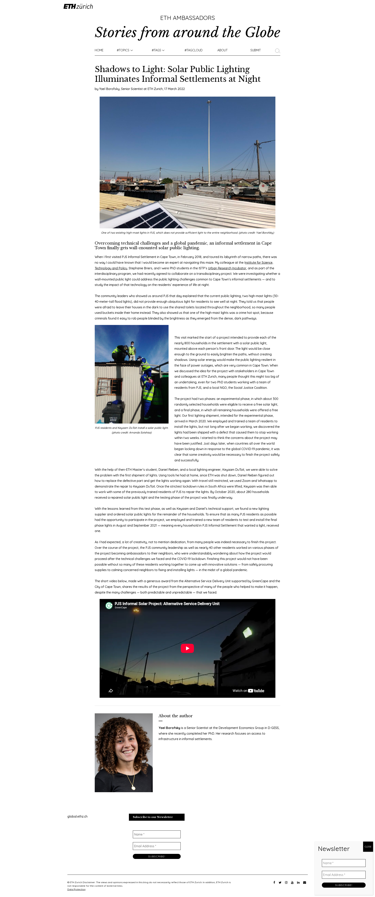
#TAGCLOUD (194, 50)
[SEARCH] (278, 50)
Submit (255, 50)
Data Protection (76, 889)
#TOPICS (123, 50)
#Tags (156, 50)
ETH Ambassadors (187, 17)
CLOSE (368, 846)
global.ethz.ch (77, 816)
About (222, 50)
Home (99, 50)
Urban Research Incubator (227, 268)
